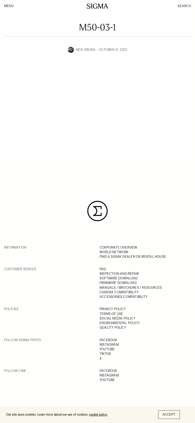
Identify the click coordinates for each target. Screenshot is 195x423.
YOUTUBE (107, 349)
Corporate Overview (118, 247)
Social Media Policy (117, 318)
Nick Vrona (85, 50)
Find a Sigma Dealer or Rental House (133, 257)
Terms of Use (111, 314)
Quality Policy (113, 327)
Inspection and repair (119, 274)
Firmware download (118, 283)
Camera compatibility (119, 292)
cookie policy (98, 414)
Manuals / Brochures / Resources (131, 288)
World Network (114, 252)
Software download (119, 278)
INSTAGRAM (109, 344)
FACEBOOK (108, 340)
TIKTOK (105, 354)
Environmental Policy (120, 323)
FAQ (103, 269)
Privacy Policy (113, 309)
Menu (9, 6)
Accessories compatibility (124, 297)
